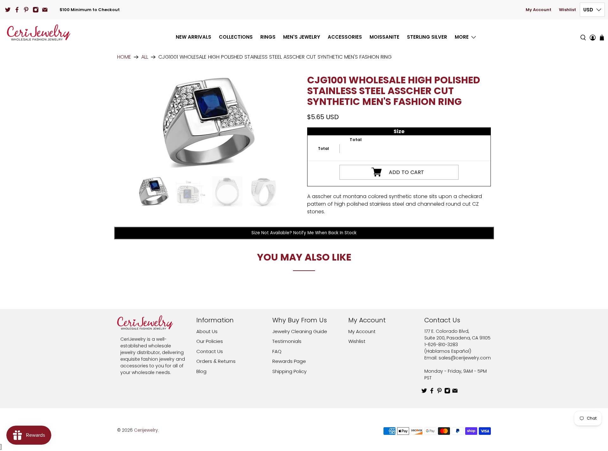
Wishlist (567, 10)
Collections (236, 37)
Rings (268, 37)
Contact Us (209, 351)
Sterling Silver (427, 37)
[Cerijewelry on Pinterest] (26, 10)
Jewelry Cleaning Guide (299, 331)
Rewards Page (289, 361)
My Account (538, 10)
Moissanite (384, 37)
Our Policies (209, 341)
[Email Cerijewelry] (45, 10)
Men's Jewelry (301, 37)
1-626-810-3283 (441, 344)
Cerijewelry (146, 430)
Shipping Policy (289, 371)
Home (124, 57)
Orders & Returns (216, 361)
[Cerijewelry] (38, 32)
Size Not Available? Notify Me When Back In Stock (304, 233)
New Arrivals (193, 37)
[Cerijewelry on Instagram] (36, 10)
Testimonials (286, 341)
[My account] (592, 32)
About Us (207, 331)
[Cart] (602, 38)
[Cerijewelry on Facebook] (17, 10)
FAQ (277, 351)
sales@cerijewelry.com (465, 358)
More (462, 37)
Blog (201, 371)
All (144, 57)
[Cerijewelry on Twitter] (8, 10)
